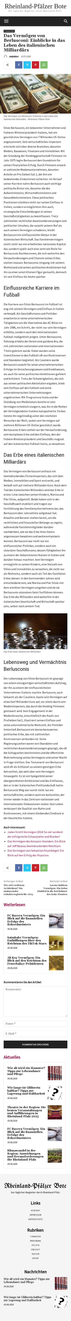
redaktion (13, 56)
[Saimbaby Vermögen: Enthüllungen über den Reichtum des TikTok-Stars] (56, 943)
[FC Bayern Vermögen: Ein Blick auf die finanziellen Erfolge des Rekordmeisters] (56, 921)
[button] (66, 21)
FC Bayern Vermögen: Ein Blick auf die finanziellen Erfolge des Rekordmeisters (26, 920)
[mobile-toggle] (6, 21)
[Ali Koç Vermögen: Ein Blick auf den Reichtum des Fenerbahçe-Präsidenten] (56, 963)
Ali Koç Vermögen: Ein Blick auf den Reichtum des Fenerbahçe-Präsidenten (26, 961)
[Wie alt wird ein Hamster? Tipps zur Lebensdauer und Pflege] (55, 1073)
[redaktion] (6, 56)
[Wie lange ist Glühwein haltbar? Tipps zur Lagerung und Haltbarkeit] (55, 1093)
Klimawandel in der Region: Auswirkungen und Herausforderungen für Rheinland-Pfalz (25, 1155)
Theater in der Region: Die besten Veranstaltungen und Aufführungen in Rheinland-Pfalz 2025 (26, 1112)
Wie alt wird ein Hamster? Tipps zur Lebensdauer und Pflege (26, 1071)
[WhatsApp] (44, 65)
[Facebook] (18, 65)
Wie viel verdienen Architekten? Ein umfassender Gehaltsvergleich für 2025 (18, 890)
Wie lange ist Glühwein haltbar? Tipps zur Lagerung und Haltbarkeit (26, 1090)
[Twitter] (27, 65)
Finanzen (9, 31)
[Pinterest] (35, 65)
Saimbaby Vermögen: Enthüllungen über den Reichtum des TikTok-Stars (26, 940)
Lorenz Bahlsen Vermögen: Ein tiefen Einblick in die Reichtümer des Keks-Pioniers (52, 890)
